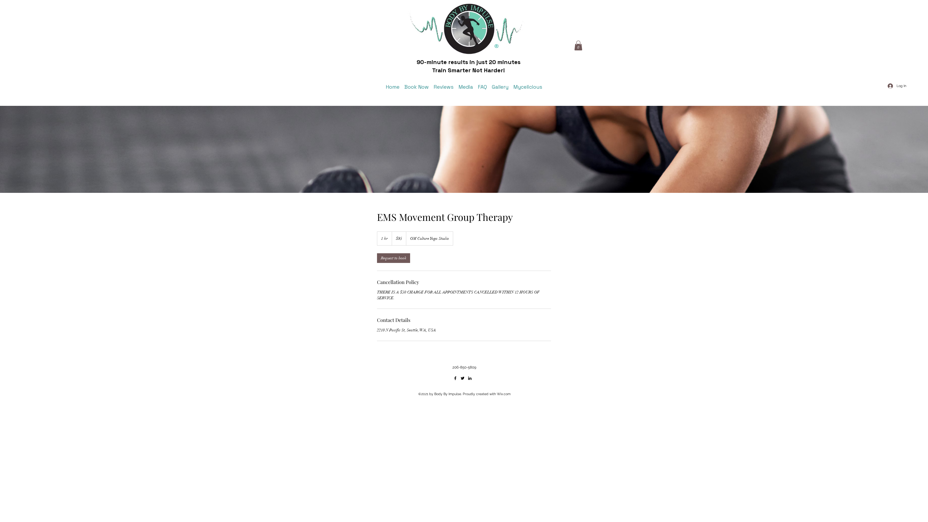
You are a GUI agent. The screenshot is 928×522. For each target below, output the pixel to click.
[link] (393, 258)
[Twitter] (462, 378)
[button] (578, 46)
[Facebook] (455, 378)
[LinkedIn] (469, 378)
